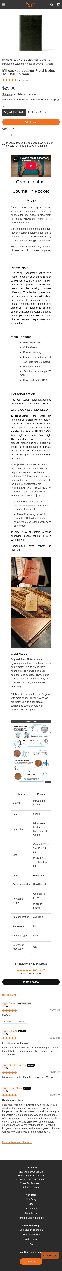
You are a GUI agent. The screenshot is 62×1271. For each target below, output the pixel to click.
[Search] (51, 4)
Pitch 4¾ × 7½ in (37, 112)
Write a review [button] (31, 982)
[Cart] (58, 4)
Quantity (8, 129)
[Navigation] (3, 4)
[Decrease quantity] (5, 135)
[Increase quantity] (17, 135)
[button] (9, 80)
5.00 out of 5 (38, 970)
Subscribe (31, 1261)
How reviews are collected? (17, 1142)
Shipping (7, 94)
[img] (9, 1010)
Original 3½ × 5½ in (13, 112)
